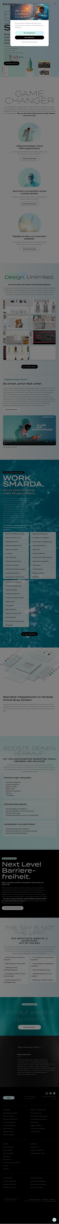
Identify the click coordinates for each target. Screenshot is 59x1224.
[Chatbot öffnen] (54, 1220)
